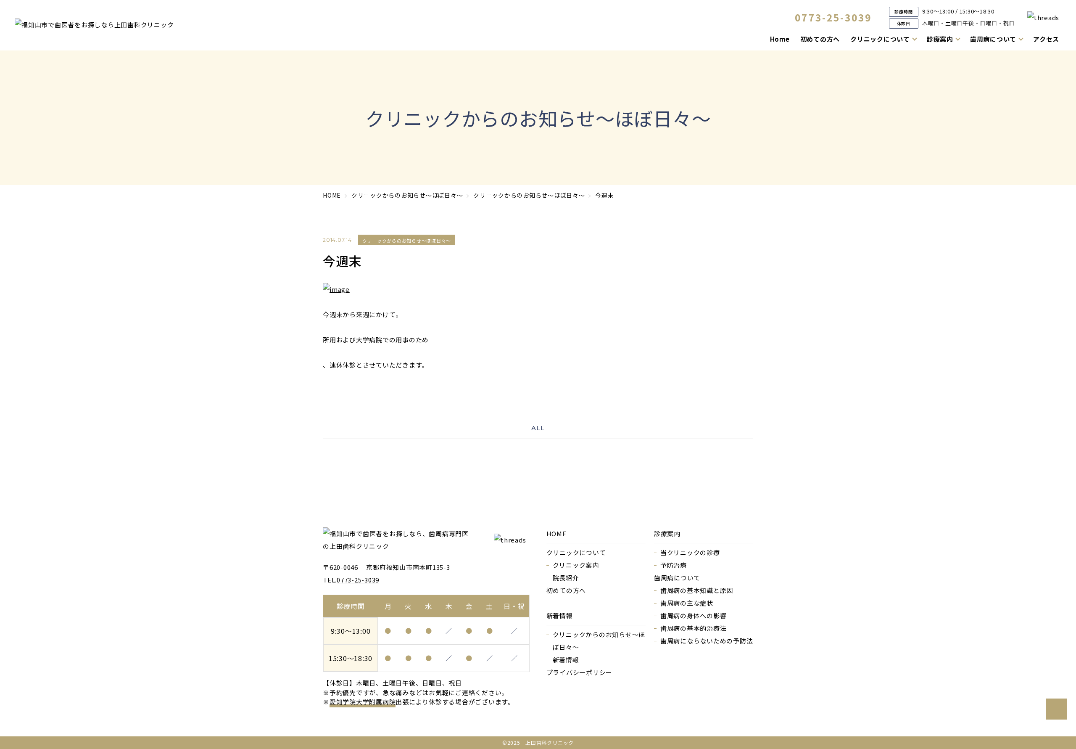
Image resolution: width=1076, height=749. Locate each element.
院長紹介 (566, 577)
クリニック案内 (576, 565)
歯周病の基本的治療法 (693, 628)
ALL (537, 428)
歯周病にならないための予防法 (706, 640)
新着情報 (566, 659)
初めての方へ (820, 38)
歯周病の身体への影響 (693, 615)
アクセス (1046, 38)
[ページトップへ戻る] (1056, 709)
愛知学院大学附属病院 (363, 701)
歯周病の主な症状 (686, 602)
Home (780, 38)
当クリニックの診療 (690, 552)
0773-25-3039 (833, 17)
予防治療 (673, 565)
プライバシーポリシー (579, 672)
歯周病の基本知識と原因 (696, 590)
